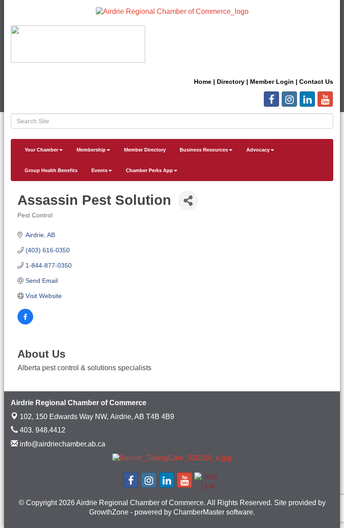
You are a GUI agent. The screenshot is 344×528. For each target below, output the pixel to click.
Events (99, 170)
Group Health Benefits (51, 170)
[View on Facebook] (25, 322)
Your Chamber (41, 149)
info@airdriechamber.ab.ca (61, 444)
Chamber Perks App (149, 170)
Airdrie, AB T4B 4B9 (97, 416)
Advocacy (258, 149)
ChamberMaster (198, 512)
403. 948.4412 (41, 430)
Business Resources (204, 149)
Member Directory (145, 149)
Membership (91, 149)
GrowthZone (109, 512)
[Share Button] (188, 200)
